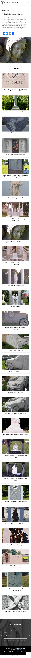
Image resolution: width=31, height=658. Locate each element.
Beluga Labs (19, 649)
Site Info (6, 651)
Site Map (11, 651)
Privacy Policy (15, 655)
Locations (17, 651)
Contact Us (24, 651)
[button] (1, 635)
